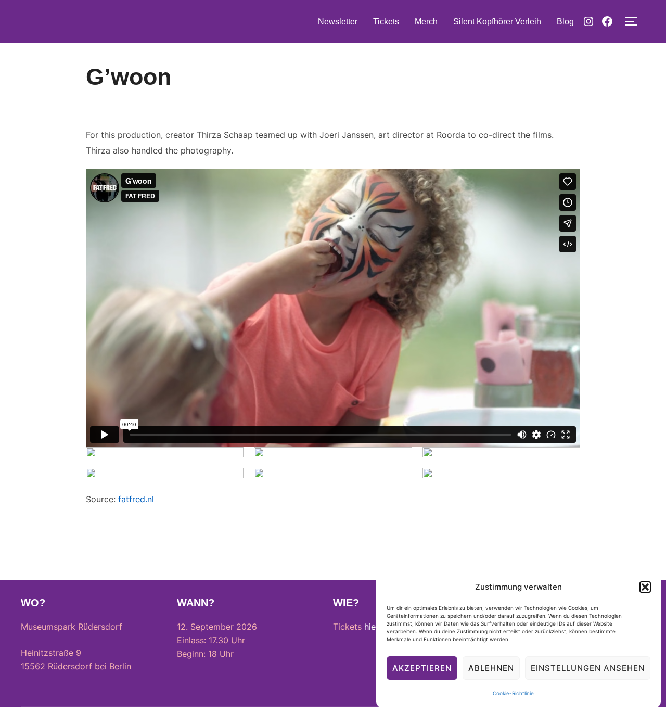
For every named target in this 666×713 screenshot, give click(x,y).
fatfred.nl (136, 499)
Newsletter (337, 21)
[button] (645, 587)
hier (371, 626)
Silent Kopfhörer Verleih (497, 21)
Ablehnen (491, 668)
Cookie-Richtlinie (513, 693)
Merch (426, 21)
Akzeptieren (422, 668)
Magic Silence (73, 21)
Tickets (386, 21)
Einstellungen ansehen (588, 668)
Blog (565, 21)
